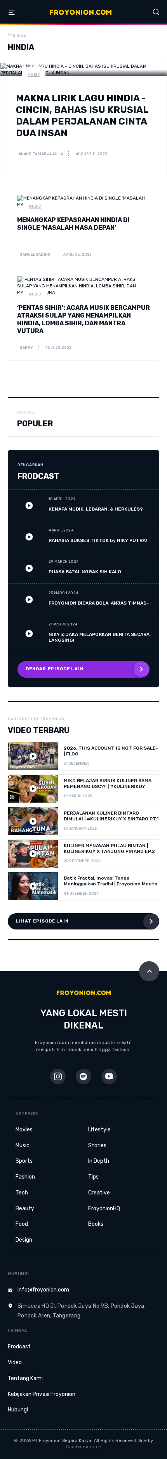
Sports (24, 1161)
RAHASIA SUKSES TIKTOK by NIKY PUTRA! (98, 540)
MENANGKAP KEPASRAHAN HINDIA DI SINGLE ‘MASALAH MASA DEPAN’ (73, 223)
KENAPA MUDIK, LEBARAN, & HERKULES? (96, 509)
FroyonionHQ (104, 1208)
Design (24, 1240)
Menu (12, 12)
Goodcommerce (83, 1446)
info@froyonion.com (43, 1289)
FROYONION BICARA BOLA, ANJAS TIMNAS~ (99, 603)
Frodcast (19, 1346)
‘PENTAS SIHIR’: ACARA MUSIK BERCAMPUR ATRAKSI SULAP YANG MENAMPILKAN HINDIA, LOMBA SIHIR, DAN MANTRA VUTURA (83, 319)
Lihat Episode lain (42, 921)
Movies (24, 1129)
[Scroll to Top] (149, 971)
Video (15, 1362)
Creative (99, 1192)
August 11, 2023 (91, 154)
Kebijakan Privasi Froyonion (41, 1394)
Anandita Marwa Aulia (40, 154)
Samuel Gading (34, 254)
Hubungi (18, 1409)
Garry (26, 348)
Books (95, 1224)
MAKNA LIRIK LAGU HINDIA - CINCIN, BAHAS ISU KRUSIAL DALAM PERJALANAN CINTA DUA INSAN (82, 115)
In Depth (98, 1161)
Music (34, 75)
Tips (93, 1177)
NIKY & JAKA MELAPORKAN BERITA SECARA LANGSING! (99, 637)
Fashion (25, 1177)
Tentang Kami (25, 1378)
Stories (97, 1145)
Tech (22, 1192)
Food (22, 1224)
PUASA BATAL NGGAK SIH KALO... (87, 571)
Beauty (25, 1208)
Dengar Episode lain (55, 668)
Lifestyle (99, 1129)
